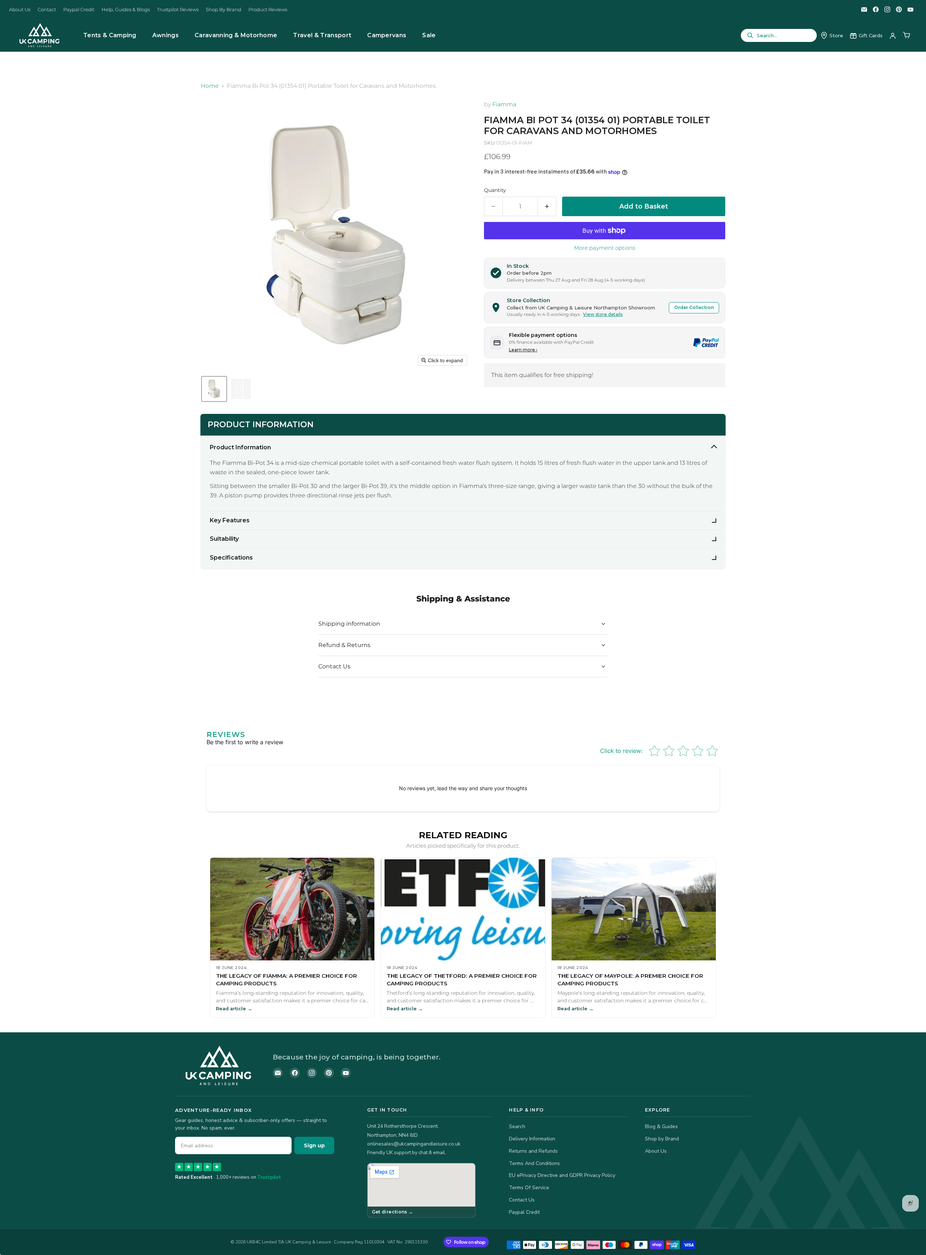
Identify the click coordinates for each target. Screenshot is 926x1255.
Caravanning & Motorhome (236, 35)
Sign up (314, 1145)
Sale (429, 35)
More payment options (604, 248)
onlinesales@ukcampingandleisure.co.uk (413, 1143)
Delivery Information (532, 1138)
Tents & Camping (109, 35)
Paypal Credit (78, 9)
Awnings (165, 35)
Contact (47, 9)
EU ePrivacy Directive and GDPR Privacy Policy (562, 1175)
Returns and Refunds (533, 1151)
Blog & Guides (661, 1126)
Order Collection (694, 307)
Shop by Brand (662, 1138)
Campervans (386, 35)
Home (210, 86)
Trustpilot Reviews (178, 9)
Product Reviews (268, 9)
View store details (603, 314)
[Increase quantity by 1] (547, 207)
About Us (19, 9)
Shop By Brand (223, 9)
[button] (214, 389)
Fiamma (504, 104)
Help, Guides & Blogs (126, 9)
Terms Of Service (529, 1187)
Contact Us (522, 1199)
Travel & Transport (322, 35)
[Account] (892, 35)
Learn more (523, 349)
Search (517, 1126)
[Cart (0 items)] (906, 35)
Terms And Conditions (534, 1163)
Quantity (495, 190)
